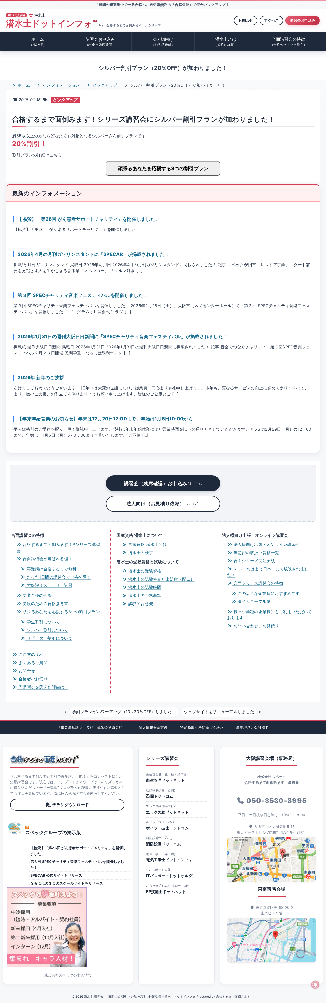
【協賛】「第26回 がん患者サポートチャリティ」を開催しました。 (89, 219)
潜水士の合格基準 (144, 595)
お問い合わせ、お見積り (255, 625)
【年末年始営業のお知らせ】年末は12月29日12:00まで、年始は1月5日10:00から (105, 418)
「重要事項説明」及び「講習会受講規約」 (91, 727)
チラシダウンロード (70, 804)
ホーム (37, 42)
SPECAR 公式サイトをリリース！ (58, 875)
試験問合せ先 (140, 603)
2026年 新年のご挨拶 (41, 377)
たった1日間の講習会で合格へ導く (58, 577)
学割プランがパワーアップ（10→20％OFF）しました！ (124, 711)
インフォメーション (60, 85)
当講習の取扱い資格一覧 (255, 552)
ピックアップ (104, 85)
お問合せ (245, 20)
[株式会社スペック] (14, 828)
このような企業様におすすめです (268, 593)
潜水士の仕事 (140, 552)
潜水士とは (226, 42)
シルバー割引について (46, 630)
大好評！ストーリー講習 (48, 585)
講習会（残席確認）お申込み (163, 483)
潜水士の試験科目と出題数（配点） (160, 579)
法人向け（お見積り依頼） (163, 504)
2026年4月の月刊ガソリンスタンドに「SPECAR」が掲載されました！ (93, 254)
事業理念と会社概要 (252, 727)
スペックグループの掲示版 (53, 832)
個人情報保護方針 (153, 727)
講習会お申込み (302, 20)
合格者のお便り (32, 678)
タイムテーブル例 (253, 601)
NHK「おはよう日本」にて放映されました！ (268, 572)
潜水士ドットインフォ (51, 23)
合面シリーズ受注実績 (253, 560)
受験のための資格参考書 (44, 603)
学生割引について (42, 621)
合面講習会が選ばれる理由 (46, 558)
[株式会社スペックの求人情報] (68, 927)
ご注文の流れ (30, 654)
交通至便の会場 (36, 595)
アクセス (271, 20)
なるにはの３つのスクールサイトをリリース (66, 883)
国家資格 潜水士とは (147, 544)
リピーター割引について (48, 638)
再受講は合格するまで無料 (50, 568)
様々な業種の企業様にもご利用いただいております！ (269, 614)
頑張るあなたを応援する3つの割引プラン (163, 168)
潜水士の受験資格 (144, 570)
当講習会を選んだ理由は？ (42, 687)
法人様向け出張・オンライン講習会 (266, 544)
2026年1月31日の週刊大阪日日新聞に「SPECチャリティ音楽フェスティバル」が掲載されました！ (122, 336)
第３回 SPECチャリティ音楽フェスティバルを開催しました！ (82, 295)
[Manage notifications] (315, 985)
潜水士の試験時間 (144, 587)
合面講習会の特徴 (288, 42)
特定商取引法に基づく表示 (202, 727)
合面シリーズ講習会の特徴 (257, 583)
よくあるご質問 (32, 662)
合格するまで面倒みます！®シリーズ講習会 (58, 547)
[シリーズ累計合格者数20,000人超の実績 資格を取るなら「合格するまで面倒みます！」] (44, 759)
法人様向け (163, 42)
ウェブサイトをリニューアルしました (219, 711)
